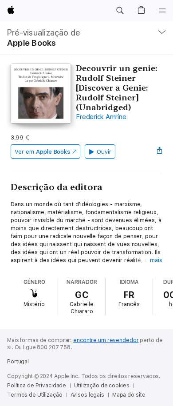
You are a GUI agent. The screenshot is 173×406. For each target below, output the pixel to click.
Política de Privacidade (36, 385)
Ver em (42, 151)
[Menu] (162, 10)
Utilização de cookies (101, 385)
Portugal (18, 361)
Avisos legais (87, 395)
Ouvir (104, 151)
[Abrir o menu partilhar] (160, 151)
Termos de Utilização (35, 395)
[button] (119, 10)
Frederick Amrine (101, 117)
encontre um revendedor (105, 340)
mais (156, 260)
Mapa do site (128, 395)
